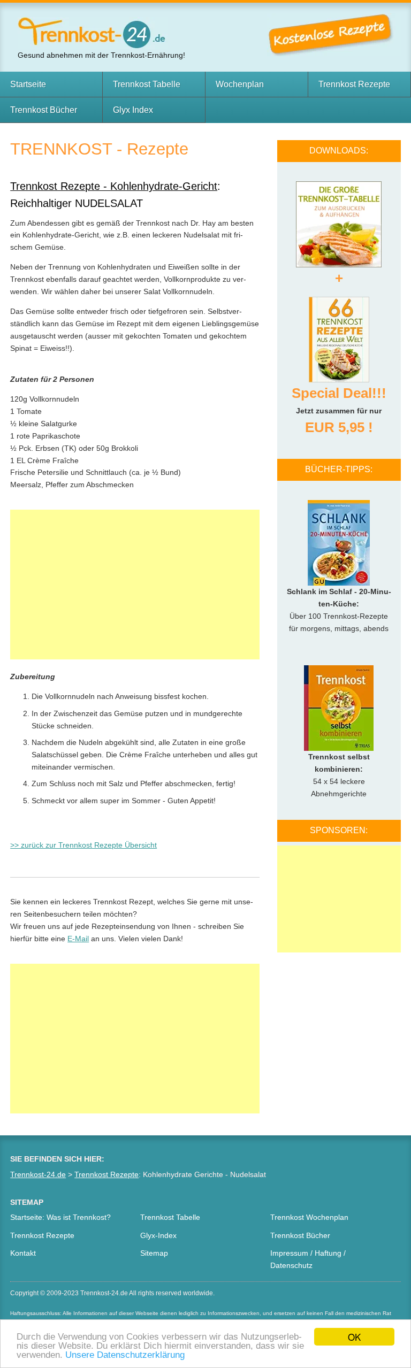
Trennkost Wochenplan (309, 1217)
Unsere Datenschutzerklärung (125, 1355)
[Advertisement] (135, 584)
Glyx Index (133, 109)
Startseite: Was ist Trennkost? (60, 1217)
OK (354, 1336)
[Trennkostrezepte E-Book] (339, 335)
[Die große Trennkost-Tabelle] (339, 220)
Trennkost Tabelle (146, 84)
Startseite (28, 84)
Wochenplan (240, 84)
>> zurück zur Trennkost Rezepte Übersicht (83, 845)
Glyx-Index (158, 1235)
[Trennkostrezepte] (334, 34)
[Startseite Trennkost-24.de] (93, 32)
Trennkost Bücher (43, 109)
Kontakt (23, 1253)
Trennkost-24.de (38, 1174)
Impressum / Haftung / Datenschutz (308, 1259)
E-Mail (78, 938)
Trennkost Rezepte (354, 84)
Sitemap (154, 1253)
